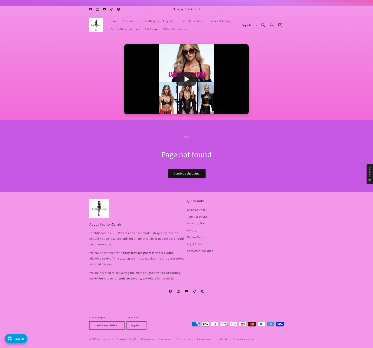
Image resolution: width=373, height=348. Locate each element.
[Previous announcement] (149, 9)
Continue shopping (186, 173)
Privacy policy (165, 339)
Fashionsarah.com (106, 339)
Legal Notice (195, 244)
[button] (131, 21)
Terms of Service (197, 216)
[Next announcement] (224, 9)
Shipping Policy (197, 210)
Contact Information (200, 251)
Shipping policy (205, 339)
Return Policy (195, 237)
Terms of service (184, 339)
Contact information (243, 339)
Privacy (191, 230)
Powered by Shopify (127, 339)
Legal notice (222, 339)
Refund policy (196, 223)
